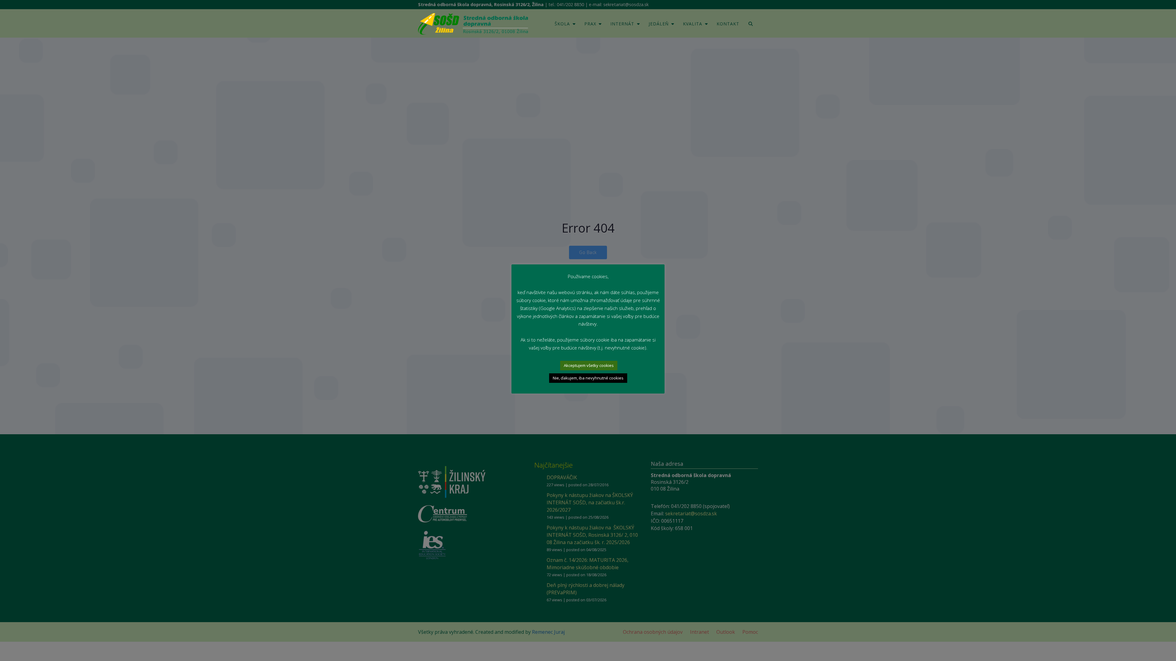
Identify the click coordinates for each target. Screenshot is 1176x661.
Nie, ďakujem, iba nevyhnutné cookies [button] (588, 378)
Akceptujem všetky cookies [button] (589, 365)
